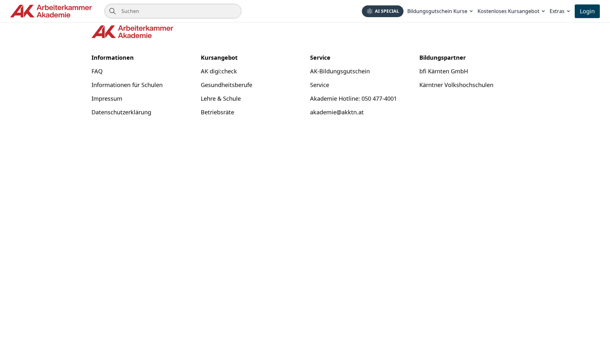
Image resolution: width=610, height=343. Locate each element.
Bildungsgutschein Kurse (437, 11)
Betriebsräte (217, 112)
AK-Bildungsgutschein (340, 71)
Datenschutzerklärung (121, 112)
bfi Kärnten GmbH (443, 71)
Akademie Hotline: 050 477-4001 (353, 98)
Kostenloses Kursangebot (508, 11)
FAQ (97, 71)
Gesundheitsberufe (226, 85)
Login (587, 11)
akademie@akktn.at (337, 112)
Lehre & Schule (221, 98)
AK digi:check (219, 71)
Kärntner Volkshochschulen (456, 85)
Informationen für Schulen (127, 85)
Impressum (107, 98)
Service (319, 85)
